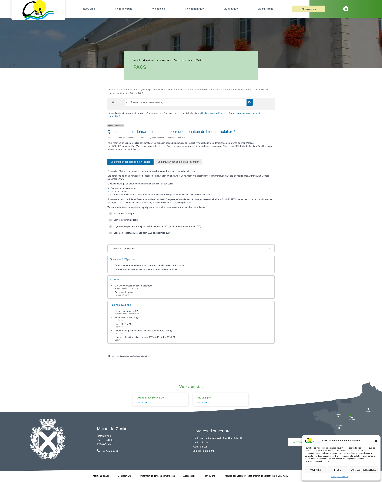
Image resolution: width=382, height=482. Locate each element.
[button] (376, 440)
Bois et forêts (121, 324)
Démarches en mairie (183, 60)
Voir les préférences (363, 470)
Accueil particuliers (117, 113)
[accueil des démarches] (113, 101)
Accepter (315, 470)
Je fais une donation (125, 311)
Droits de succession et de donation (181, 113)
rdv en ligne (204, 397)
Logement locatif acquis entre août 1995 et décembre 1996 (142, 233)
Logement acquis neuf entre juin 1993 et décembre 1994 (142, 330)
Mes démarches (309, 9)
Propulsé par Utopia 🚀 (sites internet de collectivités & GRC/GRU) (256, 476)
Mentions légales (101, 476)
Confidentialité (124, 476)
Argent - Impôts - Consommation (145, 113)
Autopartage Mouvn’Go (150, 397)
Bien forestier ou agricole (125, 220)
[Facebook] (345, 8)
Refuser (337, 470)
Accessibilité (189, 476)
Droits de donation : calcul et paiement (133, 285)
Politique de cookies (339, 477)
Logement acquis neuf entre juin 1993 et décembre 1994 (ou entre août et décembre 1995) (157, 226)
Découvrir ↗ (143, 402)
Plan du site (209, 476)
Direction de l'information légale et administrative (129, 356)
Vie (123, 8)
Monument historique (123, 213)
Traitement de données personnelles (157, 476)
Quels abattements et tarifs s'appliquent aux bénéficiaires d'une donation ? (151, 265)
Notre (89, 8)
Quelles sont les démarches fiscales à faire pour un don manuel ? (146, 269)
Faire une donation (124, 292)
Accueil (136, 60)
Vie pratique (148, 60)
